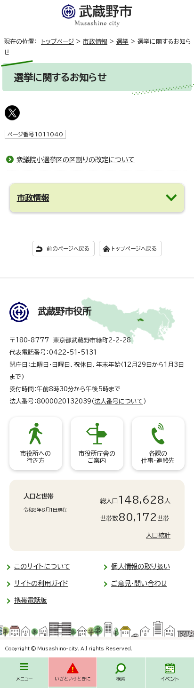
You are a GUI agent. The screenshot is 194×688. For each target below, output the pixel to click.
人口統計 (158, 535)
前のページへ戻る (68, 248)
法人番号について (118, 401)
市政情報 (95, 42)
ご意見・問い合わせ (139, 583)
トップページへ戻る (134, 248)
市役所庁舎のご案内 (97, 457)
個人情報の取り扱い (140, 566)
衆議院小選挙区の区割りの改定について (75, 159)
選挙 (122, 42)
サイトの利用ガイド (41, 583)
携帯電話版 (30, 600)
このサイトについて (42, 566)
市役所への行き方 (35, 457)
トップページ (57, 42)
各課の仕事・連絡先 (158, 457)
